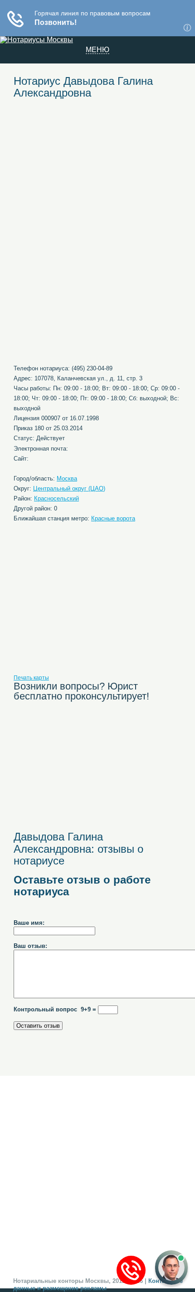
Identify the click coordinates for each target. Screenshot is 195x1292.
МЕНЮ (97, 49)
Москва (67, 478)
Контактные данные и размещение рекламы (98, 1284)
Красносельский (56, 498)
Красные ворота (113, 518)
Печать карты (31, 678)
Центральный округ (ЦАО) (69, 488)
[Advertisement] (97, 173)
